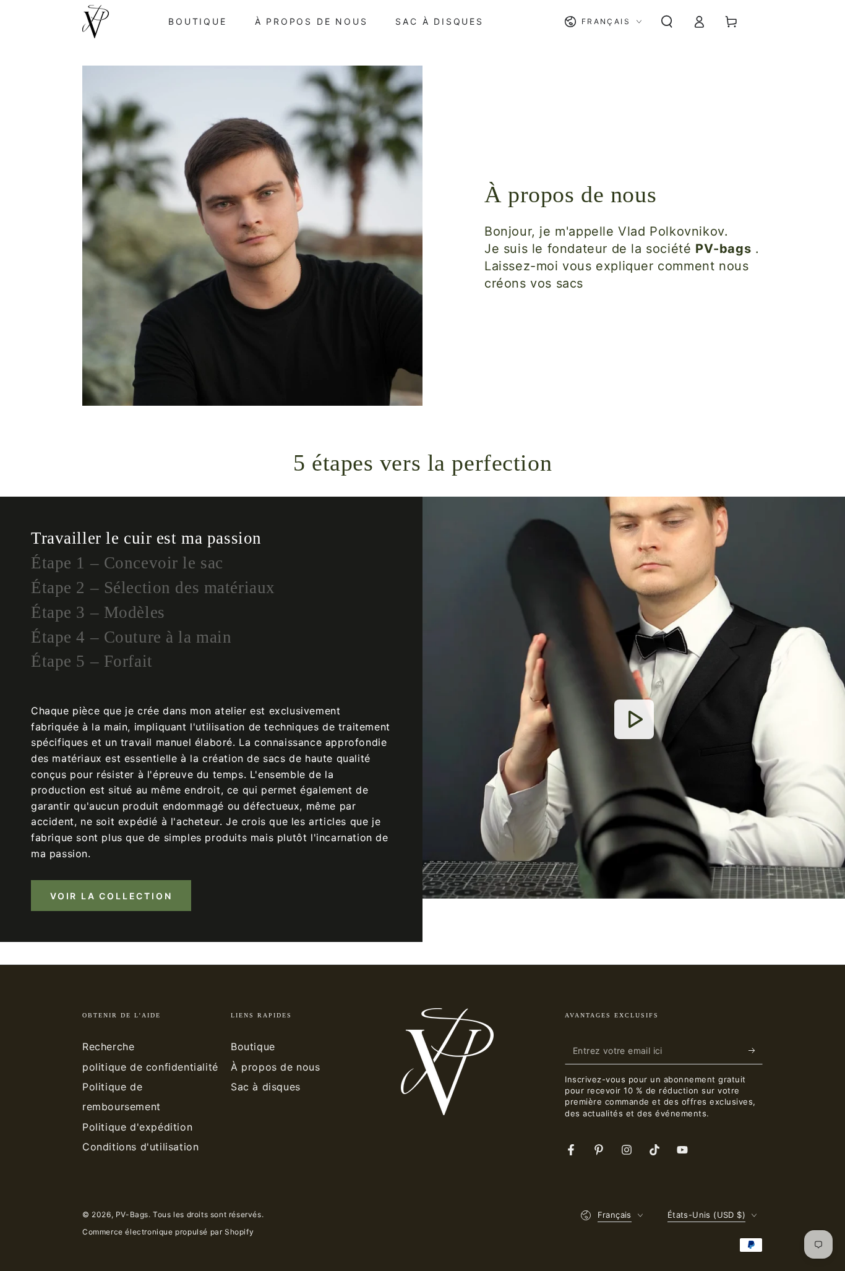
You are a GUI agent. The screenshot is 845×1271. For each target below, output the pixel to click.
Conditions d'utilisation (140, 1146)
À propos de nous (275, 1067)
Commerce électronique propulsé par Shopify (168, 1231)
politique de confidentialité (150, 1067)
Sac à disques (266, 1087)
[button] (667, 21)
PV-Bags (132, 1214)
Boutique (253, 1046)
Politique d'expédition (137, 1127)
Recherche (108, 1046)
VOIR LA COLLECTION (111, 896)
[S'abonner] (755, 1050)
